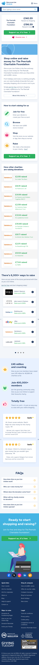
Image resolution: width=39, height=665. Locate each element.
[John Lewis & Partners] (33, 302)
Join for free (5, 285)
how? (26, 149)
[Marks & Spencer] (33, 292)
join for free (13, 87)
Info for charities (7, 589)
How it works (5, 586)
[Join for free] (7, 116)
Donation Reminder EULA (28, 627)
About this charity (18, 95)
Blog (3, 598)
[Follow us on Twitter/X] (14, 576)
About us (4, 595)
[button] (33, 27)
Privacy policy (25, 616)
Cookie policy (25, 619)
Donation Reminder (7, 623)
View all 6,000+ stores (27, 586)
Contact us (5, 604)
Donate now (20, 37)
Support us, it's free (18, 32)
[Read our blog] (30, 576)
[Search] (35, 9)
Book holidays (25, 598)
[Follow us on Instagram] (19, 576)
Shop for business (26, 595)
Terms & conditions (27, 613)
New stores (24, 601)
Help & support (6, 601)
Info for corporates (7, 592)
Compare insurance (27, 592)
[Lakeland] (33, 342)
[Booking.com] (33, 312)
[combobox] (17, 9)
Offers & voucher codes (28, 589)
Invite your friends (7, 626)
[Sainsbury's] (8, 178)
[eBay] (33, 322)
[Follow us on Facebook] (9, 576)
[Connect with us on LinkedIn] (25, 576)
